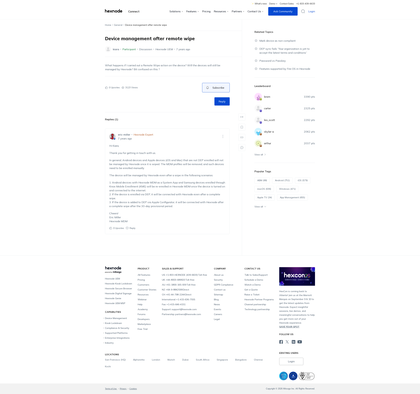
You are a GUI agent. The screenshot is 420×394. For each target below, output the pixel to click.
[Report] (241, 147)
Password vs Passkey (272, 60)
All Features (144, 274)
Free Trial (142, 329)
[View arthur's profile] (258, 143)
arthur (267, 143)
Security (218, 279)
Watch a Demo (252, 284)
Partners (237, 11)
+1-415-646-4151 (173, 304)
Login (311, 11)
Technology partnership (257, 309)
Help (140, 304)
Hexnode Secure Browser (118, 288)
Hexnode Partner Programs (259, 299)
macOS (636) (264, 188)
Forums (142, 314)
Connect (133, 11)
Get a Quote (251, 289)
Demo (272, 3)
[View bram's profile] (258, 96)
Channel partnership (255, 304)
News (217, 304)
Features (191, 11)
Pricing (206, 11)
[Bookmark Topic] (242, 127)
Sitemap (218, 294)
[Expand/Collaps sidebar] (241, 117)
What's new (261, 3)
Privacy (123, 389)
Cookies (133, 389)
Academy (143, 309)
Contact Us (254, 11)
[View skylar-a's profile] (258, 131)
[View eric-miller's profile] (112, 136)
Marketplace (144, 324)
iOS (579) (303, 180)
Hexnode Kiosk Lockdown (118, 283)
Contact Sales (287, 3)
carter (267, 108)
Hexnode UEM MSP (115, 303)
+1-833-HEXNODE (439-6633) (184, 274)
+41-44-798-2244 (176, 294)
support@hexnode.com (179, 309)
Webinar (142, 299)
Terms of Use (111, 389)
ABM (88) (262, 180)
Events (217, 309)
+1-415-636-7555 (178, 299)
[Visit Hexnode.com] (115, 11)
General (118, 24)
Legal (217, 319)
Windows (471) (287, 188)
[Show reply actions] (222, 136)
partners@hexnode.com (181, 314)
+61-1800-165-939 (179, 284)
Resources (220, 11)
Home (108, 24)
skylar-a (269, 131)
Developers (144, 319)
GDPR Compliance (223, 284)
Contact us (220, 289)
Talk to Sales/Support (256, 274)
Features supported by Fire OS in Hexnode (284, 68)
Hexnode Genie (113, 298)
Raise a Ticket (252, 294)
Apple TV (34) (264, 197)
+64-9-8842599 (175, 289)
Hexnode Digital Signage (118, 293)
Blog (216, 299)
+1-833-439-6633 (305, 3)
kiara (116, 49)
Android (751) (282, 180)
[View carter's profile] (258, 108)
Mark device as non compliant (277, 40)
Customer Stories (147, 289)
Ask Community (283, 11)
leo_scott (269, 120)
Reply (222, 101)
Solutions (175, 11)
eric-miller (124, 134)
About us (219, 274)
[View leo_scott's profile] (258, 120)
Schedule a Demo (253, 279)
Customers (143, 284)
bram (267, 96)
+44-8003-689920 (178, 279)
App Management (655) (292, 197)
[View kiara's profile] (108, 49)
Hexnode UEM (164, 49)
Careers (218, 314)
